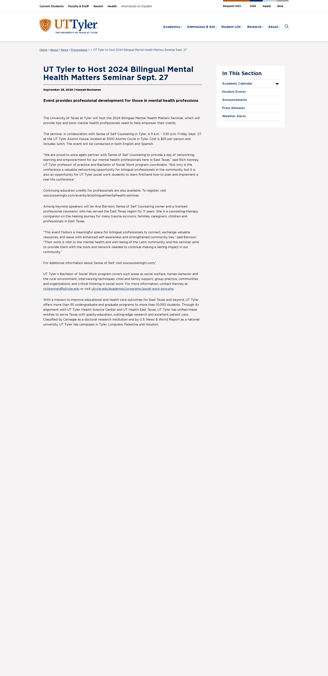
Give (280, 6)
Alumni (98, 6)
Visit (253, 6)
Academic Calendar (237, 83)
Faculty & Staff (78, 6)
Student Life (231, 26)
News (64, 50)
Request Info (232, 6)
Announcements (234, 99)
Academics (171, 26)
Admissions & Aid (201, 26)
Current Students (51, 6)
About (273, 26)
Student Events (234, 91)
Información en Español (136, 6)
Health (112, 6)
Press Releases (233, 108)
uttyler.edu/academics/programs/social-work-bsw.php (132, 288)
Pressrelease (79, 50)
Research (254, 26)
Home (43, 50)
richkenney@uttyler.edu (61, 288)
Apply (267, 6)
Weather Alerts (234, 116)
